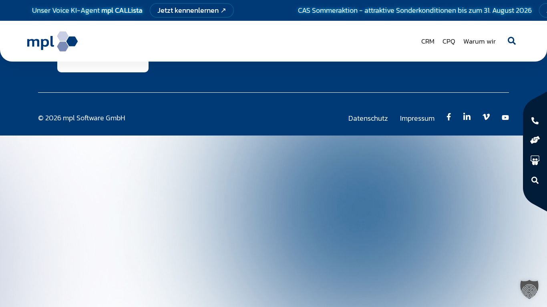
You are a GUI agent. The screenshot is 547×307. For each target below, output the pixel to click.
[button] (529, 289)
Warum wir (479, 41)
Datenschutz (368, 118)
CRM (427, 41)
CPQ (448, 41)
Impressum (417, 118)
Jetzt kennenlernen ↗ (191, 10)
